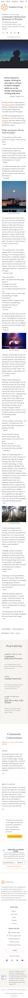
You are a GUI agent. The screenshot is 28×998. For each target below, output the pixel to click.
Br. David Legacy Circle (14, 936)
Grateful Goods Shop (14, 945)
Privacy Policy (14, 996)
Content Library (14, 942)
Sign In (22, 1)
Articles (17, 633)
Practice (14, 920)
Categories (6, 629)
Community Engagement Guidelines (14, 993)
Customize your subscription (14, 866)
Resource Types (8, 633)
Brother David (15, 932)
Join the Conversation (14, 836)
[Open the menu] (25, 7)
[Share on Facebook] (7, 33)
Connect (14, 923)
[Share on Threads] (11, 33)
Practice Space (8, 105)
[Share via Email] (18, 33)
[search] (26, 1)
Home (2, 1)
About (8, 1)
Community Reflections (10, 14)
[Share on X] (14, 33)
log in (6, 742)
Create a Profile (14, 742)
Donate (15, 950)
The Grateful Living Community (9, 22)
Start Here (14, 914)
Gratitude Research (14, 939)
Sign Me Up (20, 862)
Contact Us (15, 1)
